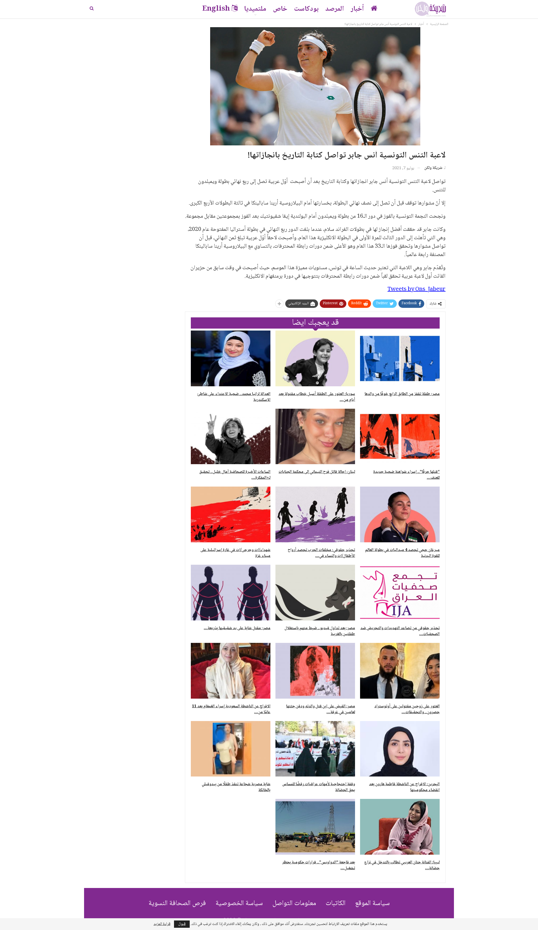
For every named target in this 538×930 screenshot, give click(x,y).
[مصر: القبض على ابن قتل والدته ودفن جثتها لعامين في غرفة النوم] (315, 671)
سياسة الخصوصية (239, 904)
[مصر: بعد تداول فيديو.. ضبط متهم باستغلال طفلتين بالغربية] (315, 592)
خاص (280, 9)
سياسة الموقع (372, 904)
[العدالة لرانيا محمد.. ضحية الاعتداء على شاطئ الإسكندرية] (230, 358)
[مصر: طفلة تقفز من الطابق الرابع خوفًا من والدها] (400, 358)
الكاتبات (335, 904)
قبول (181, 924)
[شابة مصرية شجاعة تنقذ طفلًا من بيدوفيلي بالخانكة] (230, 749)
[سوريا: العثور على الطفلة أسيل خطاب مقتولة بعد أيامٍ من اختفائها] (315, 358)
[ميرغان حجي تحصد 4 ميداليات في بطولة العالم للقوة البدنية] (400, 514)
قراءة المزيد (162, 924)
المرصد (334, 9)
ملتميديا (255, 9)
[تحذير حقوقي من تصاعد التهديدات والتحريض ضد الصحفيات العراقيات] (400, 592)
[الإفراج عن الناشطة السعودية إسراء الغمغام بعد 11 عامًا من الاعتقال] (230, 671)
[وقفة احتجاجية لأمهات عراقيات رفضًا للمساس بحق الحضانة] (315, 749)
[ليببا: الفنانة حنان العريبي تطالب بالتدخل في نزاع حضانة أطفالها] (400, 827)
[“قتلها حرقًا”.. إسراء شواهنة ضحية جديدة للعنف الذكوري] (400, 436)
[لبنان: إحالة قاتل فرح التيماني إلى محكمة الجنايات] (315, 436)
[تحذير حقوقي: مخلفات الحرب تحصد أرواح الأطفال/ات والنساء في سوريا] (315, 514)
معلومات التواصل (294, 904)
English (216, 9)
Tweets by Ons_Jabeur (417, 289)
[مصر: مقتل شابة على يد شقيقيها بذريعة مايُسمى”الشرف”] (230, 592)
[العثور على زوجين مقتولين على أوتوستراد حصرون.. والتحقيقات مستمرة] (400, 671)
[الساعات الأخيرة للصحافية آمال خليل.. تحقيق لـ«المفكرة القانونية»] (230, 436)
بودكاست (306, 9)
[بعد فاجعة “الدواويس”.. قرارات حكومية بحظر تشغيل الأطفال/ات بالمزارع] (315, 827)
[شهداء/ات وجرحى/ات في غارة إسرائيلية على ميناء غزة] (230, 514)
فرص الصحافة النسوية (177, 904)
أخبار (357, 9)
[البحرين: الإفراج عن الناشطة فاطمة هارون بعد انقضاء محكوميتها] (400, 749)
